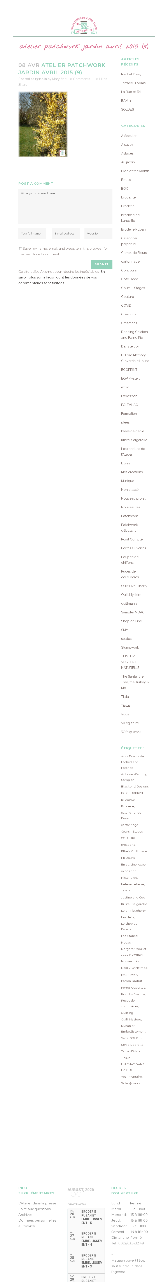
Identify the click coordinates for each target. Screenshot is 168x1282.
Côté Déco (129, 279)
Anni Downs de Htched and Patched (132, 762)
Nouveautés (130, 507)
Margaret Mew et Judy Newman (133, 951)
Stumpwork (130, 647)
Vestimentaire (131, 1076)
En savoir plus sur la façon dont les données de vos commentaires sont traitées (61, 277)
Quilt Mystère (131, 595)
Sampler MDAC (133, 612)
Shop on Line (131, 621)
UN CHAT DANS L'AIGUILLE (133, 1067)
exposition (128, 871)
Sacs (124, 1038)
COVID (126, 305)
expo (125, 387)
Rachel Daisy (131, 74)
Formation (129, 414)
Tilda (125, 697)
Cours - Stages (132, 831)
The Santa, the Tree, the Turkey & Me (135, 682)
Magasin (127, 942)
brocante (128, 197)
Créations (128, 314)
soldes (126, 639)
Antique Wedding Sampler (134, 777)
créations (128, 844)
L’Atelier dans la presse (37, 1203)
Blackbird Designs (135, 786)
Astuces (127, 153)
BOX (124, 189)
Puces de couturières (129, 1003)
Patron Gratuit (131, 981)
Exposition (129, 396)
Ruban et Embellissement (133, 1028)
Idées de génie (132, 431)
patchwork (129, 974)
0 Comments (80, 79)
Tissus (125, 705)
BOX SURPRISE (132, 793)
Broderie (128, 206)
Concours (128, 270)
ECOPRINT (129, 370)
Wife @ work (131, 732)
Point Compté (132, 539)
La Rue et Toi (131, 92)
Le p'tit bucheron (134, 910)
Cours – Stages (133, 288)
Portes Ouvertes (133, 548)
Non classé (129, 490)
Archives (25, 1215)
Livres (125, 463)
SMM (124, 630)
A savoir (127, 145)
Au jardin (128, 162)
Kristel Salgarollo (134, 440)
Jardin (126, 891)
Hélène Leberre (132, 884)
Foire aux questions (34, 1209)
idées (125, 422)
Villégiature (130, 723)
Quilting (127, 1013)
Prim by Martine (133, 994)
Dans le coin (130, 346)
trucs (125, 714)
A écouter (128, 136)
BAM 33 (127, 101)
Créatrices (129, 323)
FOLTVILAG (129, 405)
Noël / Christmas (134, 967)
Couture (127, 297)
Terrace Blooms (133, 83)
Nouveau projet (133, 498)
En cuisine (129, 864)
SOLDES (127, 109)
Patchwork (129, 516)
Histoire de (129, 877)
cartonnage (130, 262)
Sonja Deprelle (132, 1044)
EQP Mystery (130, 378)
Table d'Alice (130, 1051)
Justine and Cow (133, 897)
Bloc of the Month (135, 171)
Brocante (128, 799)
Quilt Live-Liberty (134, 586)
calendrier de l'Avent (131, 815)
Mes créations (132, 472)
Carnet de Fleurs (134, 253)
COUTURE (128, 838)
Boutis (126, 180)
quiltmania (129, 604)
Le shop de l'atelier (129, 926)
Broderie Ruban (133, 229)
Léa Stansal (129, 936)
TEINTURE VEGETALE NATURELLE (130, 662)
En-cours (128, 858)
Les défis (127, 917)
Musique (127, 481)
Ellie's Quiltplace (134, 851)
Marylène (59, 79)
